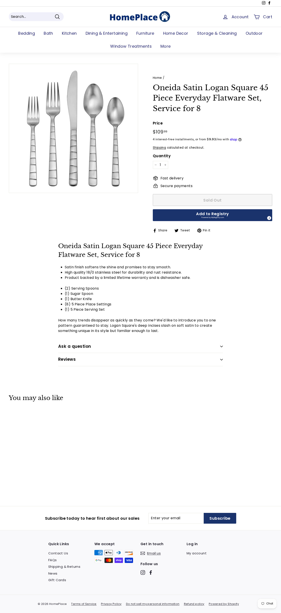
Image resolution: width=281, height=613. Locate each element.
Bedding (26, 33)
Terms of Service (83, 604)
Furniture (145, 33)
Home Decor (175, 33)
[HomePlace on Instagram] (142, 572)
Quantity (162, 156)
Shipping (159, 148)
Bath (48, 33)
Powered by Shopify (224, 604)
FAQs (52, 560)
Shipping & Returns (64, 566)
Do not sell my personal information (153, 604)
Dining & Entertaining (107, 33)
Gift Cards (57, 580)
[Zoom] (73, 128)
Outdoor (254, 33)
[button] (212, 215)
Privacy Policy (111, 604)
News (53, 573)
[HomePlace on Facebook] (150, 572)
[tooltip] (269, 218)
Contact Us (58, 553)
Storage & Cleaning (217, 33)
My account (197, 553)
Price (158, 123)
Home (157, 78)
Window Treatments (131, 46)
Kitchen (69, 33)
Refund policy (194, 604)
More (165, 46)
